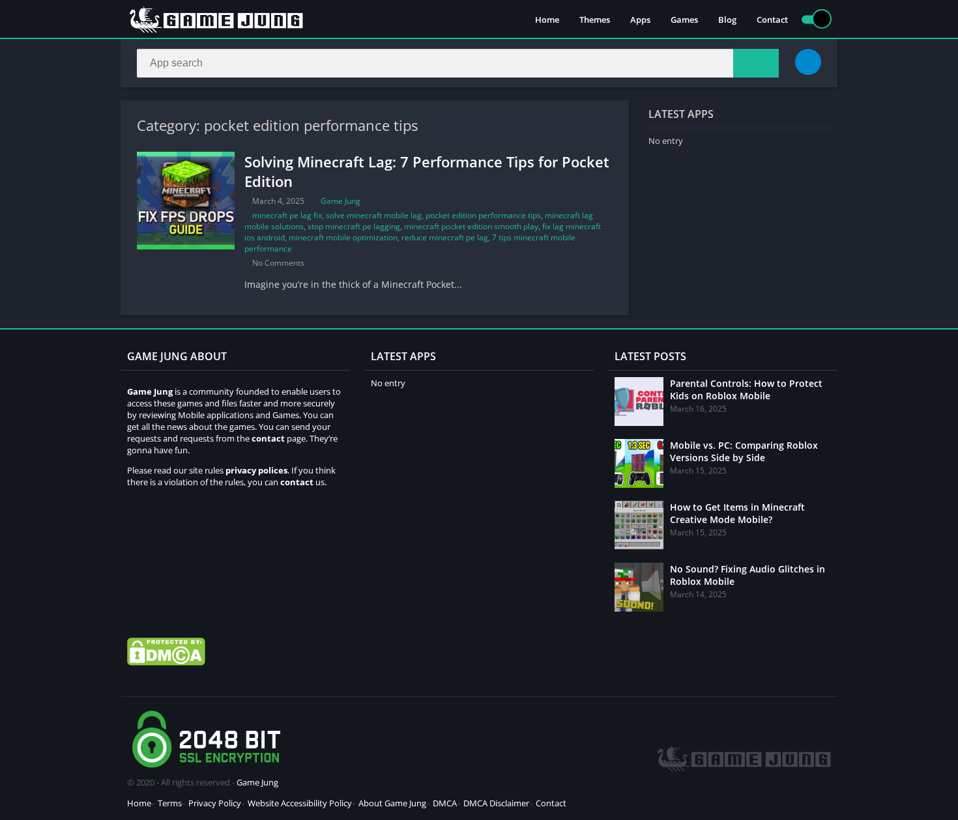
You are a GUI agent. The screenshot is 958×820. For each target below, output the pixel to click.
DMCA (445, 803)
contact (296, 482)
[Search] (756, 63)
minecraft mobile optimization (343, 237)
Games (684, 19)
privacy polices (256, 470)
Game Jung (340, 200)
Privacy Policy (214, 803)
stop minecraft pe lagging (354, 226)
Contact (772, 19)
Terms (170, 803)
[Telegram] (808, 62)
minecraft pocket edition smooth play (471, 226)
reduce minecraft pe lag (444, 237)
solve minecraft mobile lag (374, 215)
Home (547, 19)
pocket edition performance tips (483, 215)
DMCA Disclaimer (496, 803)
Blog (727, 19)
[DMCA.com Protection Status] (166, 662)
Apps (640, 19)
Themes (594, 19)
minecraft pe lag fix (287, 215)
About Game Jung (392, 803)
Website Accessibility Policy (300, 803)
